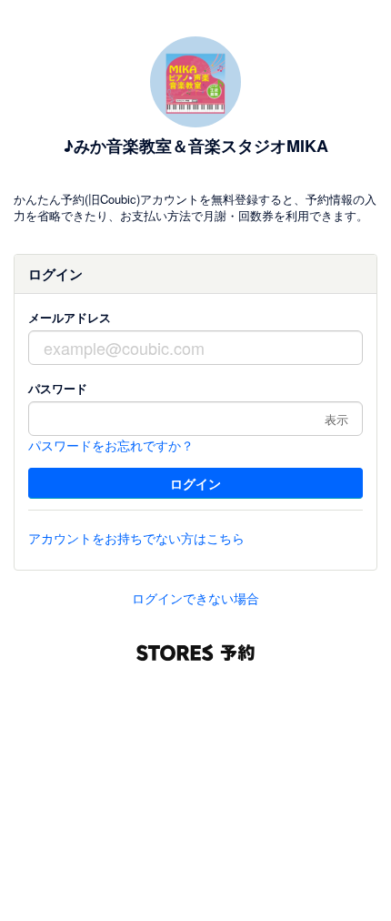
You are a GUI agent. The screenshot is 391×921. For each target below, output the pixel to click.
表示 (336, 419)
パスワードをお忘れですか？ (111, 445)
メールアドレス (69, 317)
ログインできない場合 (195, 598)
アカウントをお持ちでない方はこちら (136, 538)
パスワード (57, 388)
